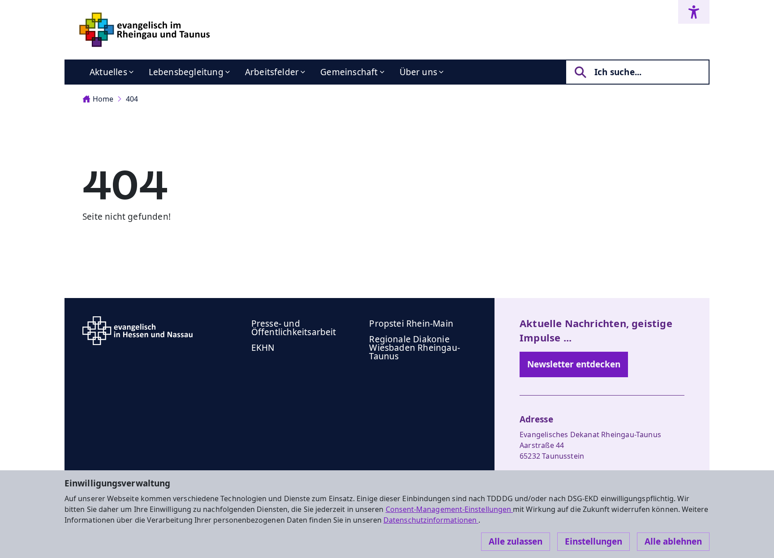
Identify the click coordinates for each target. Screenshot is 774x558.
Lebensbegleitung (186, 72)
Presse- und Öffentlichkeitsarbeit (293, 328)
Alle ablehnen (673, 541)
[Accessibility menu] (694, 12)
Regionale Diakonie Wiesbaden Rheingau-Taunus (414, 347)
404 (132, 99)
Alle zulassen (515, 541)
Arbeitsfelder (272, 72)
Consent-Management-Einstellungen (449, 509)
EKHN (263, 348)
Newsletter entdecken (573, 364)
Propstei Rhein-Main (411, 323)
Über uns (419, 72)
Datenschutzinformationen (430, 520)
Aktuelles (108, 72)
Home (103, 99)
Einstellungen (593, 541)
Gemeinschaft (349, 72)
